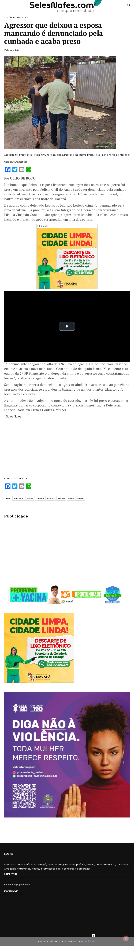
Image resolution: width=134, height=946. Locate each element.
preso (80, 498)
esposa (51, 498)
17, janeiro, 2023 (11, 50)
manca (71, 498)
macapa (61, 498)
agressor (19, 498)
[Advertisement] (67, 449)
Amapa (30, 498)
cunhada (40, 498)
